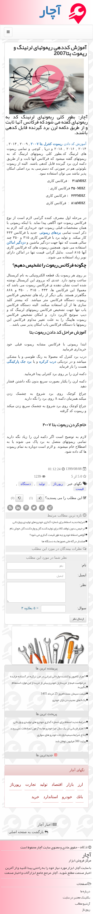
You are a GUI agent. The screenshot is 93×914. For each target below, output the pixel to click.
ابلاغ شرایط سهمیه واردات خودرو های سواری (61, 735)
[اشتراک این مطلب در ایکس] (34, 507)
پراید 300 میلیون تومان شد (70, 741)
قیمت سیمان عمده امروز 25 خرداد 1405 (63, 694)
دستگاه (26, 484)
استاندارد (50, 797)
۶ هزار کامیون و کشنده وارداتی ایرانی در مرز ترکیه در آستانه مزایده (48, 676)
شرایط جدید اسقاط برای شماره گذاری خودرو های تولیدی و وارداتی (48, 522)
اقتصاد (57, 784)
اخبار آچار (45, 824)
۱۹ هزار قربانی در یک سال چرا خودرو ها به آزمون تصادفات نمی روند (48, 728)
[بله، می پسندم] (40, 498)
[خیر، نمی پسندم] (19, 498)
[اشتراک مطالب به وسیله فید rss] (10, 507)
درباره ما (85, 891)
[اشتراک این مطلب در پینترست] (26, 507)
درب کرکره (48, 361)
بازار (70, 784)
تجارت (30, 784)
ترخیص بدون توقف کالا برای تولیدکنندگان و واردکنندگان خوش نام (47, 528)
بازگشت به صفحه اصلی (27, 832)
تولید (42, 484)
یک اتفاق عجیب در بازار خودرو (69, 700)
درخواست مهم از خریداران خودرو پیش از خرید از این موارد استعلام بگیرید (49, 685)
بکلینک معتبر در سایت (76, 897)
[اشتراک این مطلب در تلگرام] (49, 507)
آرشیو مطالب (82, 904)
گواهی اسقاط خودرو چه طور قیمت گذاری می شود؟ (57, 535)
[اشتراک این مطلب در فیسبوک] (41, 507)
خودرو (67, 797)
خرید (35, 797)
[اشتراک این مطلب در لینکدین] (18, 507)
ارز (80, 784)
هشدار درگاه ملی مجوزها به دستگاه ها (63, 541)
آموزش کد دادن (58, 144)
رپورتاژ (58, 484)
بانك (79, 797)
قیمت (80, 489)
